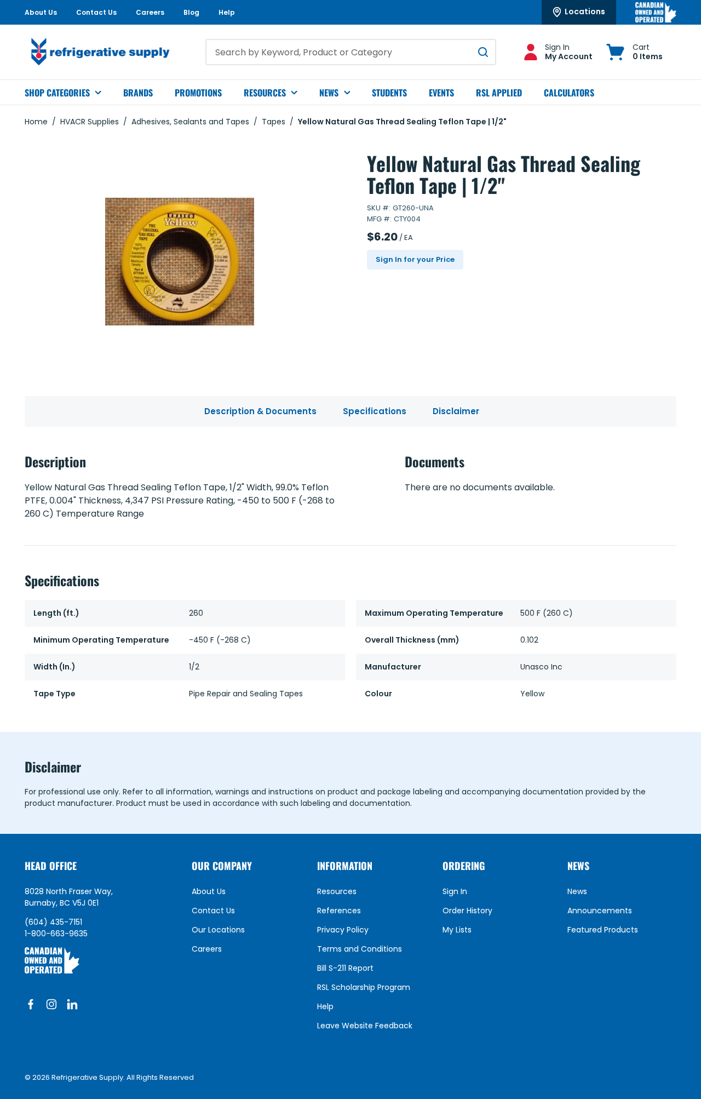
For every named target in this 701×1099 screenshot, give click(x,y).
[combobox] (350, 52)
